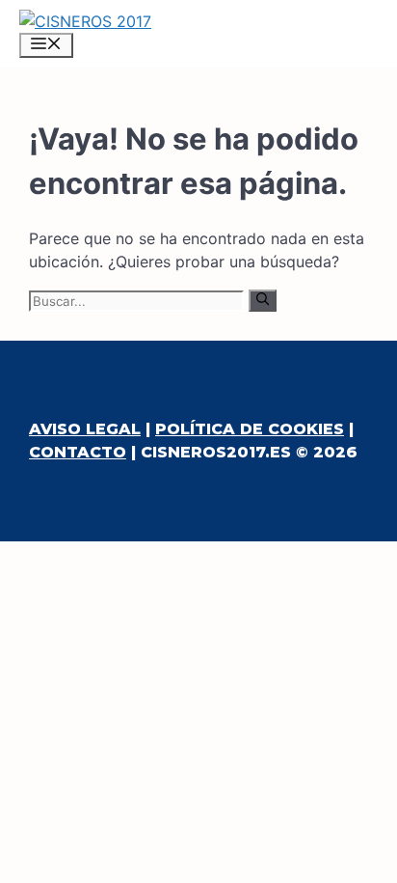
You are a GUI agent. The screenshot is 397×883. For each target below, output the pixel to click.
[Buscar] (263, 300)
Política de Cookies (249, 429)
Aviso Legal (85, 429)
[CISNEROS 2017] (85, 21)
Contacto (77, 452)
